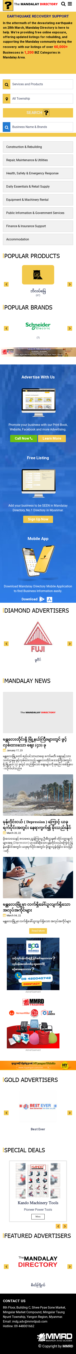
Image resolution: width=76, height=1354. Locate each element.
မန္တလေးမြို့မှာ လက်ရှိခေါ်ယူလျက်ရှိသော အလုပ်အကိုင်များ (36, 907)
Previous (6, 284)
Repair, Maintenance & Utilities (27, 160)
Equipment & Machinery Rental (27, 200)
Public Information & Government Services (35, 213)
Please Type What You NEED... (19, 77)
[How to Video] (46, 113)
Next (69, 284)
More (38, 1216)
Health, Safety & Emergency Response (32, 173)
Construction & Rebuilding (24, 147)
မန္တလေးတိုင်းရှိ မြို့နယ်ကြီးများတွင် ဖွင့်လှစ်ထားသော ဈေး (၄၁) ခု (35, 742)
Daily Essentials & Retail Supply (28, 186)
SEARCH (35, 112)
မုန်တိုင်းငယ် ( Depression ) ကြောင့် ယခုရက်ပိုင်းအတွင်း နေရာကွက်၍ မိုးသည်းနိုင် (37, 825)
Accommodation (17, 239)
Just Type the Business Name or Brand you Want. (30, 119)
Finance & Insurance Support (26, 226)
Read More (38, 930)
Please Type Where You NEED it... (21, 91)
